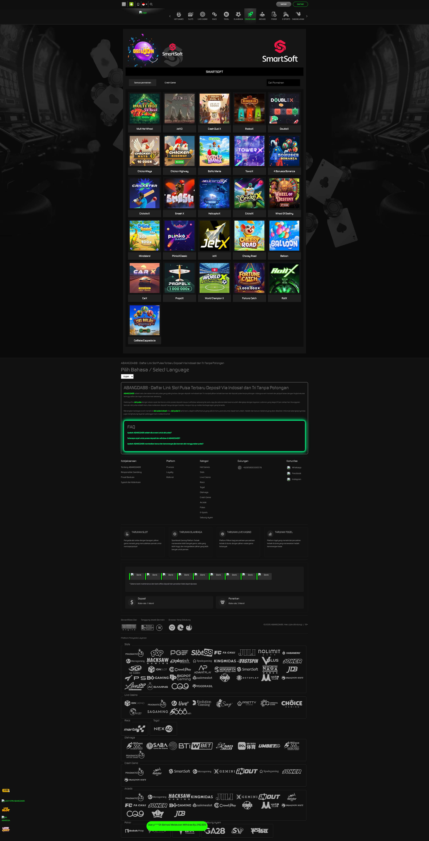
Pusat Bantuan (127, 477)
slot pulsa (137, 402)
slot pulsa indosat (160, 411)
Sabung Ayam (298, 19)
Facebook (296, 473)
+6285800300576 (252, 467)
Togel (226, 19)
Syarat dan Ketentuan (131, 482)
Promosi (170, 467)
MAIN (146, 108)
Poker (274, 19)
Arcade (262, 19)
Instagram (296, 479)
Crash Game (250, 19)
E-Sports (286, 19)
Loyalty (169, 472)
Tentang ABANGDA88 (131, 467)
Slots (190, 19)
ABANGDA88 (129, 393)
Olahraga (238, 19)
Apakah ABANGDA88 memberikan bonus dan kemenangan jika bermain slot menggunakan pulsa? (165, 444)
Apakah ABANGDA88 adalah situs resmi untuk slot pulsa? (149, 432)
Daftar (300, 4)
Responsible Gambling (131, 472)
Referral (170, 477)
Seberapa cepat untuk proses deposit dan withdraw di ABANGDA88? (153, 438)
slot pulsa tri (175, 411)
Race (214, 19)
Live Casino (202, 19)
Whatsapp (296, 467)
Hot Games (178, 19)
